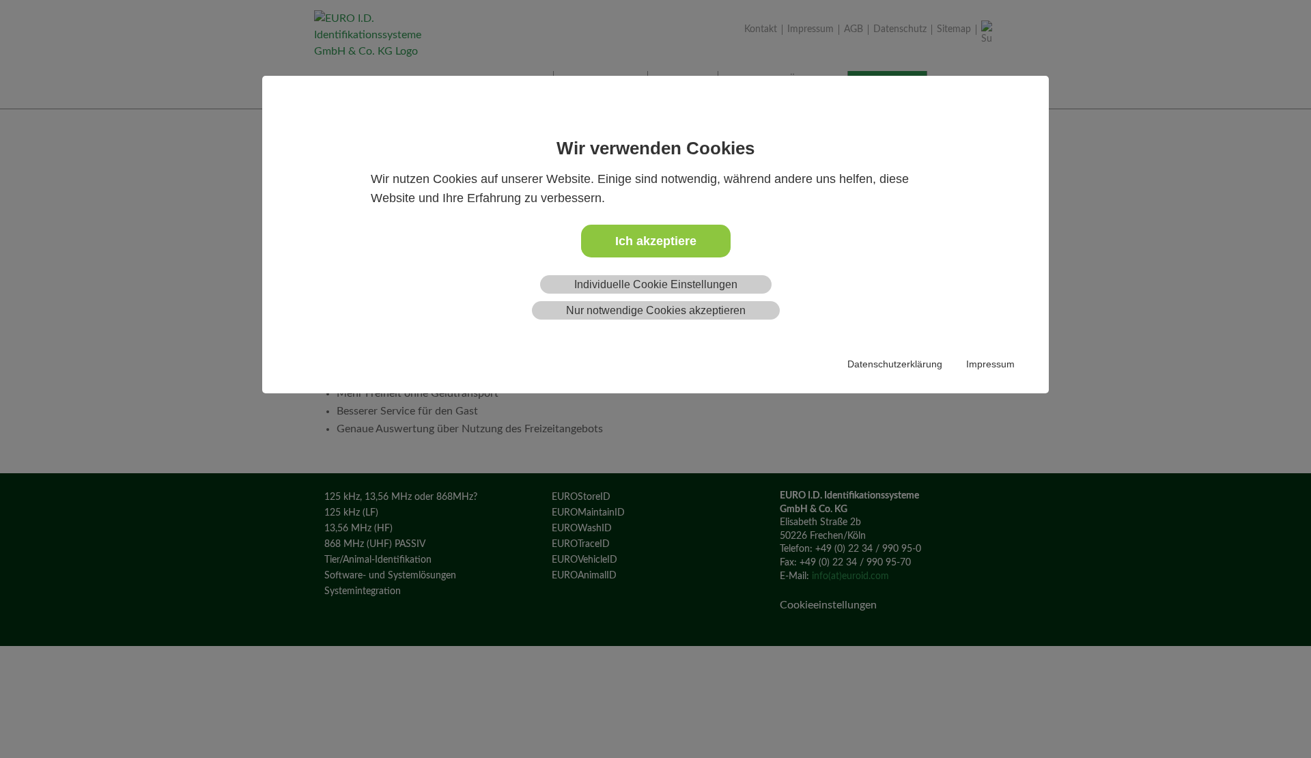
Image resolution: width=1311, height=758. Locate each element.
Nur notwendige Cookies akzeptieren (656, 310)
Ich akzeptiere (655, 241)
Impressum (990, 364)
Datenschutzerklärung (894, 364)
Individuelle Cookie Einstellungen (655, 284)
